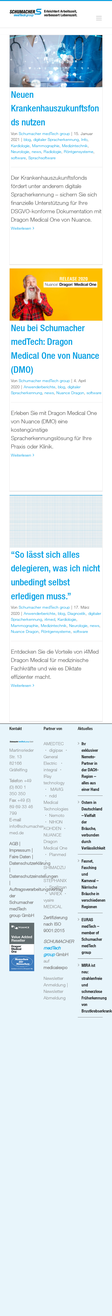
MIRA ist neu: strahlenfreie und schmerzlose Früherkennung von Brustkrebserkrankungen (91, 987)
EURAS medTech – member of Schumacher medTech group (91, 936)
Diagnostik (77, 613)
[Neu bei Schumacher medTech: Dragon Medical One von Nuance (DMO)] (56, 294)
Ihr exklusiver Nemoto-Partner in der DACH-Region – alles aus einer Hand (90, 766)
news (36, 151)
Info (84, 139)
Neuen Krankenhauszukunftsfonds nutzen (55, 108)
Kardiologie (20, 145)
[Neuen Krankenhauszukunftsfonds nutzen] (56, 61)
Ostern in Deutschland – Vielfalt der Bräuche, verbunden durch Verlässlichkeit (91, 825)
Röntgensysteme (78, 151)
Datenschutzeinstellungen (33, 876)
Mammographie (45, 145)
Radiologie (52, 151)
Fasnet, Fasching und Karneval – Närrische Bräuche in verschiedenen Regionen (91, 883)
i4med (49, 619)
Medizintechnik (75, 145)
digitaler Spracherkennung (56, 139)
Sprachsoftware (42, 157)
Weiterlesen (21, 228)
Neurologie (20, 151)
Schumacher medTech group (44, 133)
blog (27, 139)
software (18, 157)
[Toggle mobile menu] (99, 18)
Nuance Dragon (70, 392)
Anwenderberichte (39, 386)
